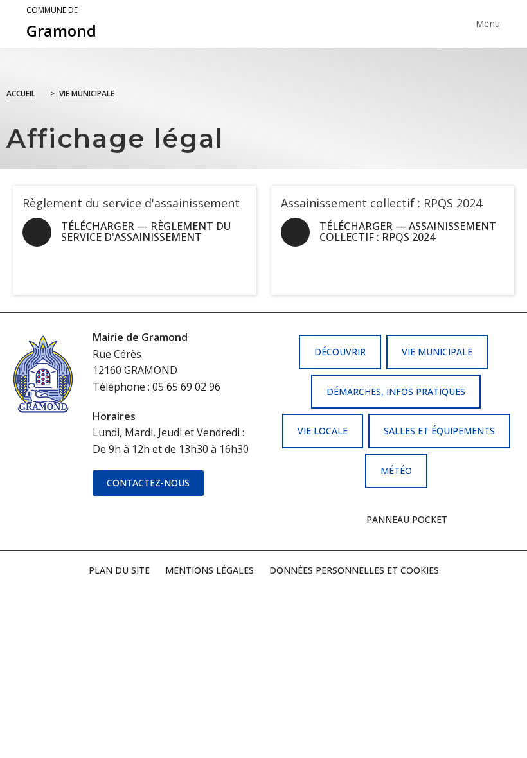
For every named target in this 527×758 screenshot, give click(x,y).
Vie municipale (86, 93)
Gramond (61, 23)
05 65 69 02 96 (186, 387)
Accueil (20, 93)
